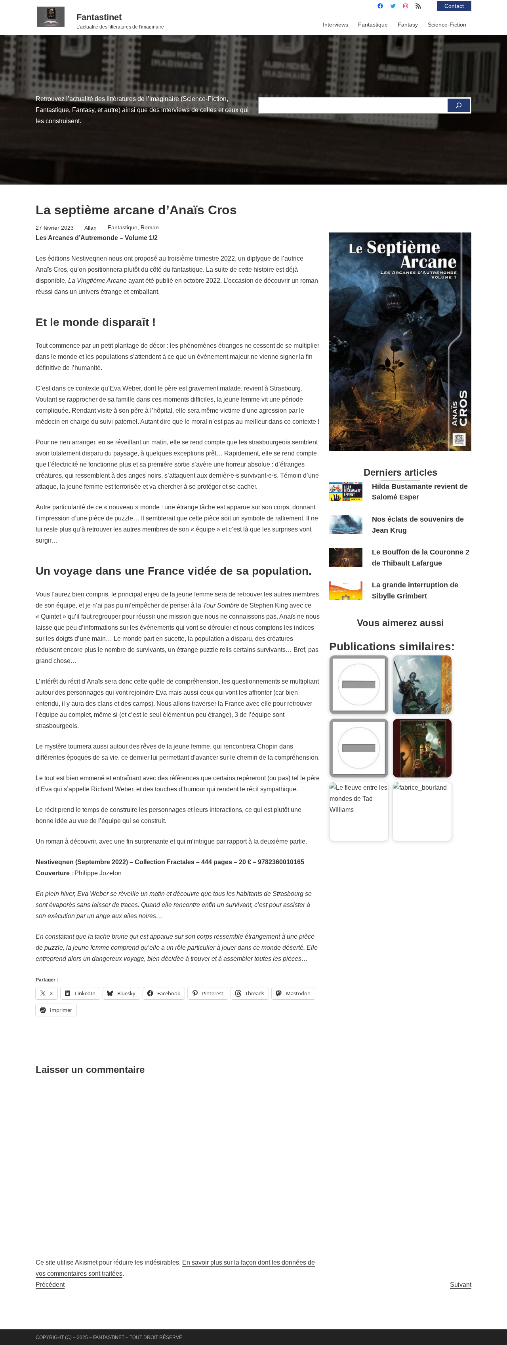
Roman (150, 227)
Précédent (50, 1284)
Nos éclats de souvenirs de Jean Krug (418, 524)
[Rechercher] (459, 105)
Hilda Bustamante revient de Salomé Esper (420, 491)
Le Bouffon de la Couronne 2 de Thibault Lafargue (420, 557)
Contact (454, 6)
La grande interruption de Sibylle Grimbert (415, 590)
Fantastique (122, 227)
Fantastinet (99, 17)
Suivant (460, 1284)
